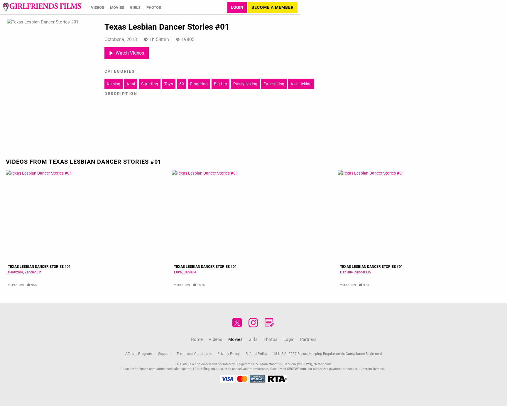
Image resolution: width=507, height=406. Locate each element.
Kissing (113, 84)
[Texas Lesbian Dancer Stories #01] (87, 216)
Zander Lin (33, 272)
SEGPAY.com (296, 368)
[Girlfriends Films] (42, 7)
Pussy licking (245, 84)
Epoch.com (147, 368)
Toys (168, 84)
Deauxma (15, 272)
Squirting (149, 84)
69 (181, 84)
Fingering (199, 84)
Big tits (220, 84)
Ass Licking (301, 84)
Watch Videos (130, 53)
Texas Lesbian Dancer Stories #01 (39, 266)
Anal (130, 84)
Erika (178, 272)
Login (237, 7)
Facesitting (273, 84)
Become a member (272, 7)
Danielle (189, 272)
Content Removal (373, 368)
